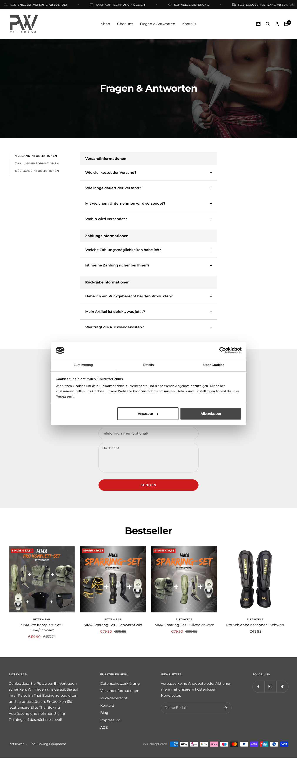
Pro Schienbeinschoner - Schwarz (255, 625)
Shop (105, 24)
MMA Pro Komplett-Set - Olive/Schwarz (41, 627)
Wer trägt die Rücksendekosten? (114, 327)
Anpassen (145, 413)
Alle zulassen (211, 413)
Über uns (125, 24)
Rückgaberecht (114, 698)
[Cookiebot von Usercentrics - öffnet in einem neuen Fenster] (223, 350)
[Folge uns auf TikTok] (282, 687)
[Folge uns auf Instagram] (270, 687)
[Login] (277, 24)
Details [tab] (148, 364)
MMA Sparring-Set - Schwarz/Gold (113, 625)
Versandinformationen (36, 155)
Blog (104, 713)
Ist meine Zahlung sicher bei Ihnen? (117, 265)
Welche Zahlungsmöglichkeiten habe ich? (123, 250)
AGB (104, 727)
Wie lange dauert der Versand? (113, 188)
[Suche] (268, 24)
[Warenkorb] (286, 24)
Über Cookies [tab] (213, 364)
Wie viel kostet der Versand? (110, 172)
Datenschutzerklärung (120, 683)
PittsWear (41, 619)
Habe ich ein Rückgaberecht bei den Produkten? (129, 296)
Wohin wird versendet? (106, 219)
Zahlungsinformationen (37, 163)
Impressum (110, 720)
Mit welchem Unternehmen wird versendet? (125, 203)
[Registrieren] (225, 707)
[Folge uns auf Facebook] (258, 687)
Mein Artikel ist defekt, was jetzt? (115, 312)
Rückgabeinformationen (37, 170)
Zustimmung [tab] (83, 364)
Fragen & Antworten (157, 24)
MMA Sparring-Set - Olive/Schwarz (184, 625)
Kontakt (189, 24)
